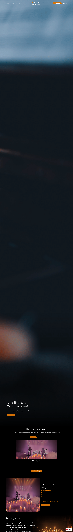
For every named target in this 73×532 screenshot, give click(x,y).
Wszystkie (33, 437)
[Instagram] (66, 3)
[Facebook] (64, 3)
